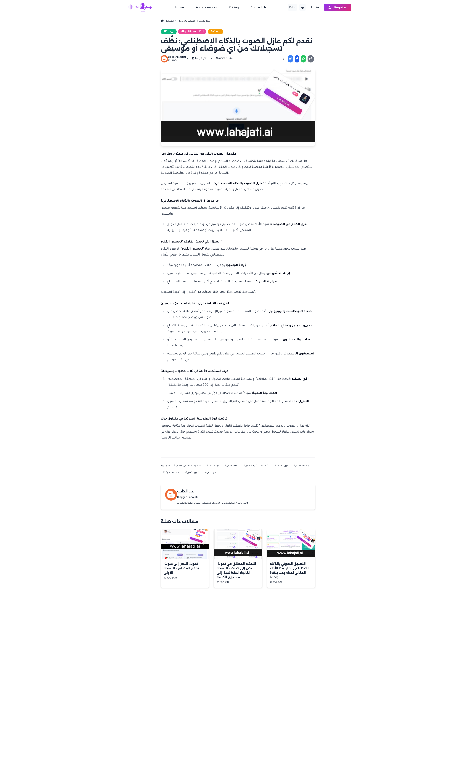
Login (315, 7)
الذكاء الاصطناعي (194, 31)
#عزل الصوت (281, 466)
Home (179, 7)
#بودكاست (213, 466)
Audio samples (206, 7)
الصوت (217, 31)
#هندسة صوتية (171, 472)
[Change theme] (302, 7)
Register (340, 7)
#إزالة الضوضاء (302, 466)
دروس (170, 31)
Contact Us (258, 7)
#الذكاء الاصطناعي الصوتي (187, 466)
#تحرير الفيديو (192, 472)
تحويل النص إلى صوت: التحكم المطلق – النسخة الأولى (182, 568)
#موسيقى (210, 472)
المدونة (170, 21)
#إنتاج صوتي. (231, 466)
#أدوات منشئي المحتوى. (256, 466)
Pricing (234, 7)
